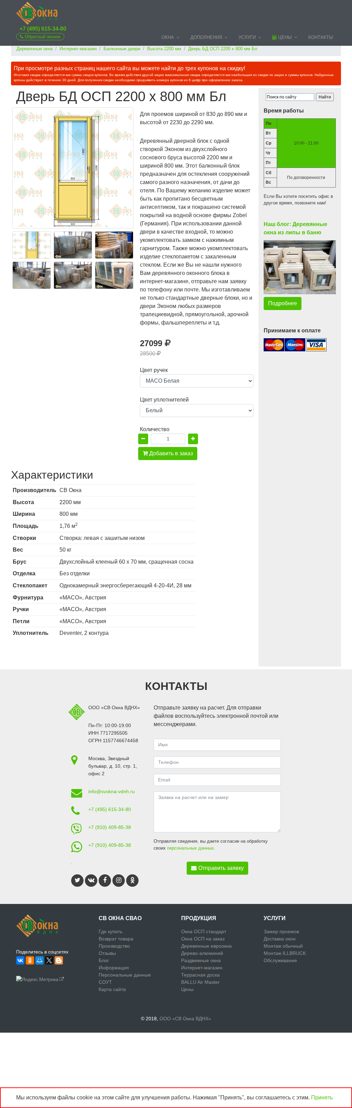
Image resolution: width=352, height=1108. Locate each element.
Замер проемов (281, 931)
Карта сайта (112, 989)
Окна (168, 37)
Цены (284, 37)
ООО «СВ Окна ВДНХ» (185, 1018)
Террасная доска (200, 975)
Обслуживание (280, 960)
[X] (49, 960)
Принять (322, 1097)
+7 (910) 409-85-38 (109, 827)
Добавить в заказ (170, 453)
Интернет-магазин (201, 967)
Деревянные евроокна (206, 946)
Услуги (247, 37)
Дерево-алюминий (202, 953)
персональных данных (190, 848)
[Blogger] (59, 960)
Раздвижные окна (201, 960)
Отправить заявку (221, 868)
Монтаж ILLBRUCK (285, 953)
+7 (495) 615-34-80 (43, 29)
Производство (114, 946)
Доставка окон (280, 938)
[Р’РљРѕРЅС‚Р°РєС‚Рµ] (20, 960)
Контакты (320, 37)
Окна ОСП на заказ (202, 938)
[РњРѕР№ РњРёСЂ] (39, 960)
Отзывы (107, 953)
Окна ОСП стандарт (203, 931)
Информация (114, 967)
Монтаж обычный (283, 946)
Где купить (110, 931)
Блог (104, 960)
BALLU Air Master (200, 982)
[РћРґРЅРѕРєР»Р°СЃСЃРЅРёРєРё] (30, 960)
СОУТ (105, 982)
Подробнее (282, 303)
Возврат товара (116, 938)
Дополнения (206, 37)
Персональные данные (125, 975)
